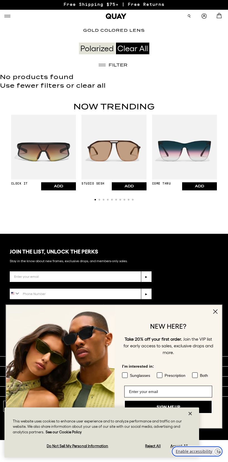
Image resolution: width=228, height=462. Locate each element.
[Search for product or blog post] (189, 16)
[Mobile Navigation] (8, 16)
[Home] (116, 16)
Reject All (152, 446)
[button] (95, 200)
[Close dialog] (215, 311)
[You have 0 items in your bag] (220, 16)
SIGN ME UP (168, 406)
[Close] (190, 413)
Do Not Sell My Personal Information (77, 446)
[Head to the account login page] (204, 16)
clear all (91, 85)
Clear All (132, 48)
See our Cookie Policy (64, 432)
